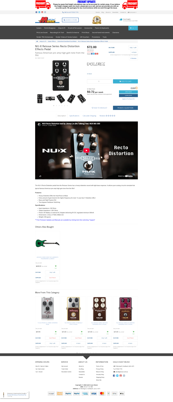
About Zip (98, 380)
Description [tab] (62, 116)
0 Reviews (133, 58)
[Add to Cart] (55, 267)
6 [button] (67, 106)
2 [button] (56, 106)
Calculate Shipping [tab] (89, 116)
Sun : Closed (39, 372)
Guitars (38, 28)
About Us (108, 12)
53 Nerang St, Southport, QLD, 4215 (124, 366)
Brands (98, 12)
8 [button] (96, 353)
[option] (60, 75)
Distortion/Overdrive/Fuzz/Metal (66, 41)
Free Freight (130, 20)
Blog (103, 12)
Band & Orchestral (73, 33)
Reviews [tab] (103, 116)
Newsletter (115, 12)
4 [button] (62, 106)
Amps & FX (61, 28)
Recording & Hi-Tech (57, 33)
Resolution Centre (66, 372)
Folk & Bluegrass (50, 28)
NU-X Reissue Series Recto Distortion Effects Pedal (93, 41)
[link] (114, 375)
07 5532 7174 (118, 369)
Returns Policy (100, 372)
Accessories (88, 28)
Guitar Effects (52, 41)
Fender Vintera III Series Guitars (66, 37)
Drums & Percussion (75, 28)
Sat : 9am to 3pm (40, 369)
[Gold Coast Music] (47, 20)
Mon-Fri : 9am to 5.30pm (42, 366)
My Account (65, 366)
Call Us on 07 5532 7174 (71, 12)
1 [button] (54, 106)
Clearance (115, 33)
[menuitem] (92, 54)
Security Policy (100, 374)
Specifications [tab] (74, 116)
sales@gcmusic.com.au (121, 372)
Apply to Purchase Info (128, 99)
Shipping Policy (100, 377)
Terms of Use (99, 366)
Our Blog (81, 369)
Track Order (65, 369)
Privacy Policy (100, 369)
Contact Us (123, 12)
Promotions (96, 37)
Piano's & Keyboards (102, 28)
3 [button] (59, 106)
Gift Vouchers (84, 37)
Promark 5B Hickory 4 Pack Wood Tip (16, 395)
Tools (105, 37)
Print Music (85, 33)
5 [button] (65, 106)
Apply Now (128, 92)
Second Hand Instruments (101, 33)
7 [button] (93, 353)
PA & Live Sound (41, 33)
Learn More (128, 95)
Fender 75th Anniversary (44, 37)
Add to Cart (126, 81)
